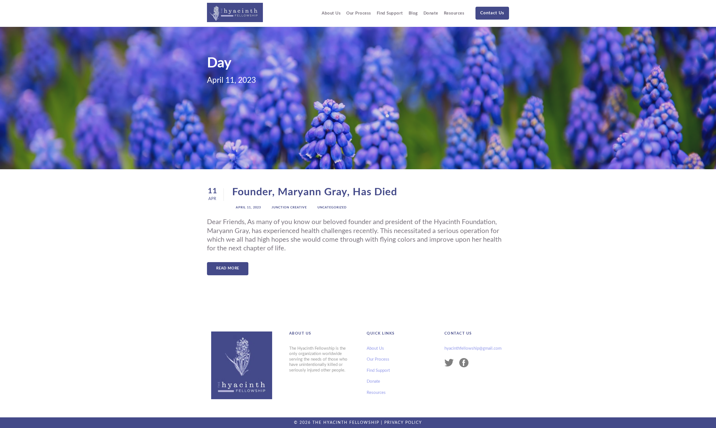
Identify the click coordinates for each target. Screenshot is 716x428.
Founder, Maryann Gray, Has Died (314, 192)
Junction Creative (289, 207)
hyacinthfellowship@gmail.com (472, 348)
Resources (454, 13)
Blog (413, 13)
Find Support (390, 13)
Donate (430, 13)
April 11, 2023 (248, 207)
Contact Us (492, 13)
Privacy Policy (403, 423)
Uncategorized (332, 207)
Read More (227, 268)
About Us (331, 13)
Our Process (358, 13)
